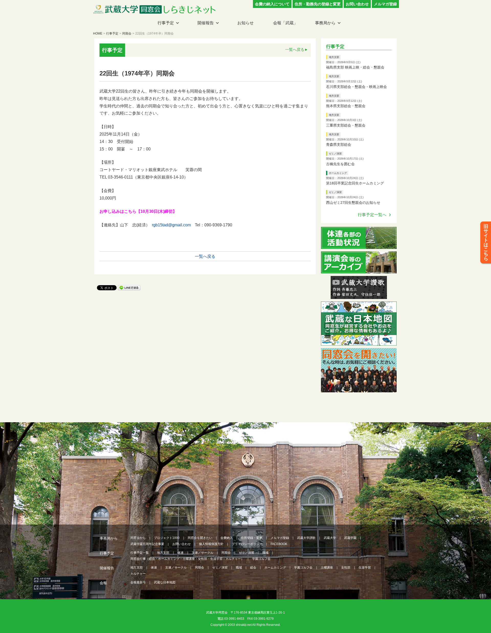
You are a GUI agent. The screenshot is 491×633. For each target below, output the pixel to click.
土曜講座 (327, 567)
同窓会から (138, 538)
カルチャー (138, 573)
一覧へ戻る (294, 49)
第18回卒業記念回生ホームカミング (355, 183)
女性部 (345, 567)
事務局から (325, 23)
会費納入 (226, 538)
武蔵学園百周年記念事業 (147, 544)
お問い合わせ (357, 4)
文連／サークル (202, 552)
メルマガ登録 (385, 4)
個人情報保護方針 (211, 544)
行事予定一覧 (139, 552)
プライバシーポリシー (247, 544)
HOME (97, 33)
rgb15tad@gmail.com (171, 225)
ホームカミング (338, 173)
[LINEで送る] (129, 287)
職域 (265, 552)
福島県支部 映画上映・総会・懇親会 (355, 67)
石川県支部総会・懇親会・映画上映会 (356, 87)
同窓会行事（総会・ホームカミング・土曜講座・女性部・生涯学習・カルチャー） (187, 559)
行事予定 (166, 23)
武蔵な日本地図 (164, 582)
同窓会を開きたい (200, 538)
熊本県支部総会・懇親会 (345, 106)
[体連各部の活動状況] (358, 245)
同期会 (126, 33)
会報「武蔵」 (285, 23)
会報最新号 (138, 582)
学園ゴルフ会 (261, 559)
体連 (180, 552)
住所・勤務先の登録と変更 (318, 4)
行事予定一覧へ (372, 215)
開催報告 (205, 23)
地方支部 (334, 57)
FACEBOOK (279, 544)
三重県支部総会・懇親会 (345, 125)
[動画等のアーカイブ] (358, 270)
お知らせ (245, 23)
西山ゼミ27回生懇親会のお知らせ (353, 203)
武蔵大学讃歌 (306, 538)
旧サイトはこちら (486, 242)
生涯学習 (365, 567)
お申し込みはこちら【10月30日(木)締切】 (138, 211)
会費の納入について (272, 4)
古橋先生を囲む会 (340, 164)
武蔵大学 (330, 538)
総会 (253, 567)
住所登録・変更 (251, 538)
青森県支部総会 (338, 144)
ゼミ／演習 (335, 153)
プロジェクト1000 (167, 538)
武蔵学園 (350, 538)
